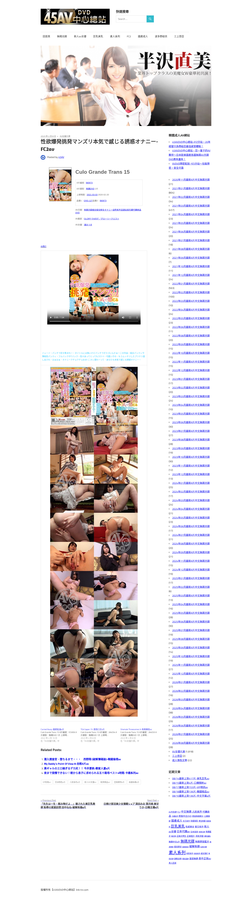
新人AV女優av (90, 782)
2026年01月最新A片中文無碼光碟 (191, 682)
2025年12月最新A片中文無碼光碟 (191, 674)
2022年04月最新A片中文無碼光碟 (191, 310)
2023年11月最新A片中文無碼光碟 (191, 466)
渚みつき (88, 225)
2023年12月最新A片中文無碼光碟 (191, 474)
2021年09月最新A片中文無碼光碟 (191, 258)
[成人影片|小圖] (60, 183)
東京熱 (173, 836)
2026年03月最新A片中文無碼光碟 (191, 699)
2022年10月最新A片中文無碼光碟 (191, 353)
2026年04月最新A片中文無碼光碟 (191, 708)
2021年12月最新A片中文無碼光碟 (191, 275)
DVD (77, 213)
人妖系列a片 (75, 782)
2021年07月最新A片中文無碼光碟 (191, 240)
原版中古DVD (185, 816)
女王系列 (186, 821)
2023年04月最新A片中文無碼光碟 (191, 405)
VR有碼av (47, 782)
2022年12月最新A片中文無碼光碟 (191, 370)
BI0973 (89, 183)
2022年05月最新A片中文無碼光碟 (191, 318)
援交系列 (199, 826)
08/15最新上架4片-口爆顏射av (189, 783)
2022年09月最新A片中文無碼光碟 (191, 344)
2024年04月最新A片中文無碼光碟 (191, 509)
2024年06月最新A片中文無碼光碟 (191, 526)
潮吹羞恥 (207, 836)
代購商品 (137, 210)
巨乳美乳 (98, 36)
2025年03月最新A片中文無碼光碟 (191, 596)
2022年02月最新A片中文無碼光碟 (191, 292)
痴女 (94, 210)
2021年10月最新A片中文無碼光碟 (191, 266)
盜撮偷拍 (185, 847)
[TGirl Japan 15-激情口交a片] (101, 735)
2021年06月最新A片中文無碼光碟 (191, 232)
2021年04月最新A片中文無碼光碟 (191, 214)
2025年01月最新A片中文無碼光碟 (191, 578)
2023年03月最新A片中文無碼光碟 (191, 396)
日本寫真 (194, 831)
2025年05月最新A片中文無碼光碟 (191, 613)
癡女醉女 (100, 210)
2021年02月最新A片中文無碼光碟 (191, 197)
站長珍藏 (129, 210)
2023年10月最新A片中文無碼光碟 (191, 457)
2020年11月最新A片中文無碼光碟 (191, 180)
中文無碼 (186, 812)
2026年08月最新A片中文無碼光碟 (191, 743)
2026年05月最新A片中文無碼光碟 (191, 717)
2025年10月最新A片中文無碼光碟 (191, 656)
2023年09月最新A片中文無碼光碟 (191, 448)
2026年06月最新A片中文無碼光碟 (191, 726)
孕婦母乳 (194, 820)
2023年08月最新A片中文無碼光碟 (191, 440)
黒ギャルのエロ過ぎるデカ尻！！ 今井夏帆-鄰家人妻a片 (77, 768)
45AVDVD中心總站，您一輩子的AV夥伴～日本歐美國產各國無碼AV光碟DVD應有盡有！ (189, 155)
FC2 (129, 36)
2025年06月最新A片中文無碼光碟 (191, 622)
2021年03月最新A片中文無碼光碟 (191, 206)
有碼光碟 (88, 210)
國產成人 (143, 36)
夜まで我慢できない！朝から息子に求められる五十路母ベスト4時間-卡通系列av (91, 773)
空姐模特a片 (119, 782)
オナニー (108, 210)
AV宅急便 (173, 812)
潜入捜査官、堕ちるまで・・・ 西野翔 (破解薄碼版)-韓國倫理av (82, 759)
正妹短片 (191, 836)
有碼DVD (90, 189)
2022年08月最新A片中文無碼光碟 (191, 336)
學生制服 (202, 821)
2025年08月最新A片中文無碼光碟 (191, 639)
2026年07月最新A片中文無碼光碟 (191, 734)
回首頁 (46, 36)
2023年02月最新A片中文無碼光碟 (191, 388)
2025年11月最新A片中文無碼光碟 (191, 665)
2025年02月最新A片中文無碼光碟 (191, 587)
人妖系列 (197, 812)
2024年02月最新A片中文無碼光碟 (191, 492)
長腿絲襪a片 (134, 782)
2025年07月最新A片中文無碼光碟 (191, 630)
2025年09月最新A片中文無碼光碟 (191, 648)
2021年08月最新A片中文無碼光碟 (191, 249)
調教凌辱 (178, 858)
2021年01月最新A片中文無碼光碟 (191, 188)
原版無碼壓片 (198, 816)
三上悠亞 (179, 36)
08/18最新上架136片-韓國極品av (190, 792)
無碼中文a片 (174, 841)
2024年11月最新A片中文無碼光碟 (191, 561)
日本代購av (183, 831)
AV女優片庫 (65, 136)
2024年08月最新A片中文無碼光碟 (191, 544)
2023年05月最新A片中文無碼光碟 (191, 414)
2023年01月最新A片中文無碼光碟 (191, 379)
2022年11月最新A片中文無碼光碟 (191, 362)
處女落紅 (204, 853)
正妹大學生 (181, 836)
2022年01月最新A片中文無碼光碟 (191, 284)
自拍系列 (197, 853)
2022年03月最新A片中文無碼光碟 (191, 301)
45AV (61, 157)
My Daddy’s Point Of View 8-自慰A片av (66, 764)
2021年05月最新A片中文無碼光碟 (191, 223)
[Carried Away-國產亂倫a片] (61, 735)
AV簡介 (43, 246)
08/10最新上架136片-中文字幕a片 (191, 796)
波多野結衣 (161, 36)
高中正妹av (205, 858)
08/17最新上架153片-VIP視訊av (190, 787)
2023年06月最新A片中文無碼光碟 (191, 422)
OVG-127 (88, 201)
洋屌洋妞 (199, 836)
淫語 (123, 210)
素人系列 (115, 36)
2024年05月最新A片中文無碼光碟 (191, 518)
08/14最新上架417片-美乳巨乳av (190, 778)
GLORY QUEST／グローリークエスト (101, 219)
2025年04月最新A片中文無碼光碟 (191, 604)
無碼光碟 (62, 36)
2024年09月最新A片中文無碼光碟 (191, 552)
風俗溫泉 (185, 858)
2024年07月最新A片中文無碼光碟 (191, 535)
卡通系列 (175, 816)
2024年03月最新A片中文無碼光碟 (191, 500)
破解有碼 (194, 846)
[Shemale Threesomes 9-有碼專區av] (140, 735)
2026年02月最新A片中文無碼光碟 (191, 691)
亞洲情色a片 (60, 782)
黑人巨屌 (172, 863)
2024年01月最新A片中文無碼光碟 (191, 483)
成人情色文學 (179, 760)
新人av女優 (80, 36)
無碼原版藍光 (202, 841)
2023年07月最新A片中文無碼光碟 (191, 431)
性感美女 (190, 826)
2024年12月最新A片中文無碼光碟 (191, 570)
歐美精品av (105, 782)
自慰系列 (117, 210)
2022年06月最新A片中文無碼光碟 (191, 327)
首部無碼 (193, 858)
